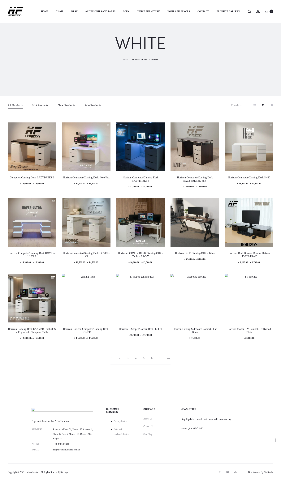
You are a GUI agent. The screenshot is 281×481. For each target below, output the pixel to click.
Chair (60, 11)
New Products (66, 105)
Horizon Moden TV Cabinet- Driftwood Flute (249, 331)
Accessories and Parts (100, 11)
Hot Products (40, 105)
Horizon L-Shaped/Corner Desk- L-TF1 (140, 329)
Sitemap (64, 472)
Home (44, 11)
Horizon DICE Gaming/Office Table (195, 253)
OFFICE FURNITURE (148, 11)
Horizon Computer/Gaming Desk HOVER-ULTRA (32, 255)
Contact (203, 11)
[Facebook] (220, 472)
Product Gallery (228, 11)
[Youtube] (235, 472)
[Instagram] (227, 472)
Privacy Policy (120, 421)
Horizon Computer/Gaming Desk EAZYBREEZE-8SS (195, 179)
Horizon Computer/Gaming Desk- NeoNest (86, 177)
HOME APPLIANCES (178, 11)
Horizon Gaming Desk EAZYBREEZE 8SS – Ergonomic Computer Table (32, 331)
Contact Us (148, 426)
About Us (147, 418)
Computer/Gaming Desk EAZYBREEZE (32, 177)
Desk (74, 11)
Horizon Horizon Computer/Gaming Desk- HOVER (86, 331)
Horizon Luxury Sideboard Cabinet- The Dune (195, 331)
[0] (267, 11)
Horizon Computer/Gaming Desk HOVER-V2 (86, 255)
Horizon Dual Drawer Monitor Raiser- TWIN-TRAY (249, 255)
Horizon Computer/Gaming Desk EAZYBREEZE (140, 179)
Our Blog (147, 434)
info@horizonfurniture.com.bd (66, 449)
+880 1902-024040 (61, 444)
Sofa (126, 11)
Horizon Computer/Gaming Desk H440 (249, 177)
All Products (15, 105)
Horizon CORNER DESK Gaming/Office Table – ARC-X (140, 255)
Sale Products (92, 105)
